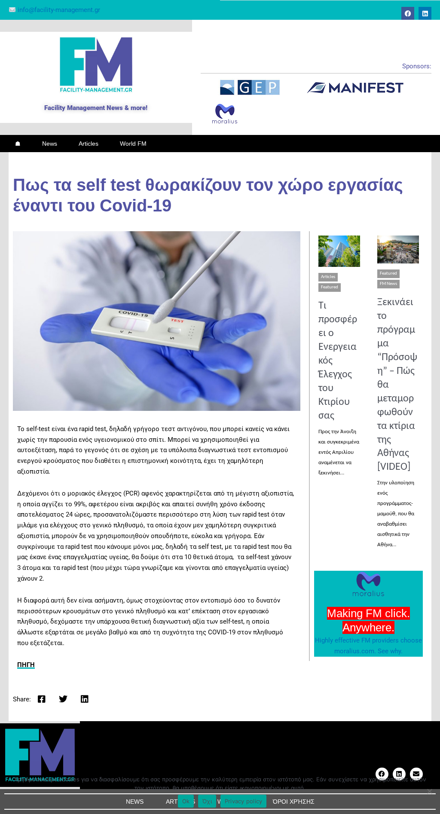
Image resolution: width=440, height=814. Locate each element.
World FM (133, 143)
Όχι (207, 801)
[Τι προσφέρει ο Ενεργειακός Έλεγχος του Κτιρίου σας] (339, 251)
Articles (88, 143)
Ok (186, 801)
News (49, 143)
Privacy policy (244, 801)
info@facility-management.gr (58, 10)
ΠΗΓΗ (26, 665)
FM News (388, 284)
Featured (329, 287)
